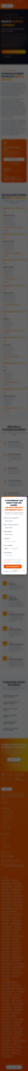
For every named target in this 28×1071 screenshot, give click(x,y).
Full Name (7, 538)
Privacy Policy (7, 560)
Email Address (8, 552)
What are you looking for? (11, 518)
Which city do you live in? (11, 524)
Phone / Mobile (8, 545)
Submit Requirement (12, 566)
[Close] (24, 499)
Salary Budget (8, 531)
